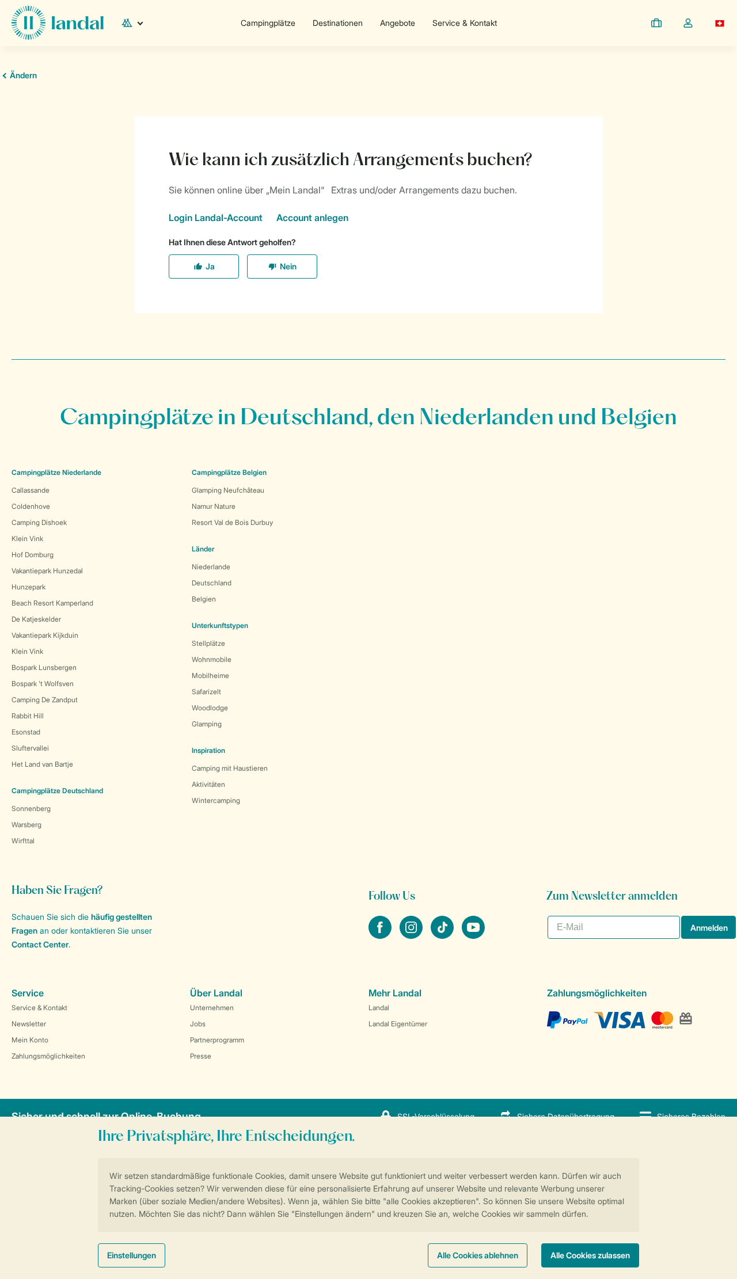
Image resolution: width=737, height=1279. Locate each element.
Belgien (204, 599)
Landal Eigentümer (397, 1023)
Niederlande (211, 566)
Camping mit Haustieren (230, 768)
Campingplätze (268, 23)
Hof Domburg (33, 554)
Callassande (31, 490)
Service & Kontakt (464, 23)
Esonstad (26, 732)
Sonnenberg (31, 808)
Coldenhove (31, 506)
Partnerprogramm (217, 1040)
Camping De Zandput (45, 699)
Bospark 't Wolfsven (43, 683)
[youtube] (473, 935)
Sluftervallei (30, 748)
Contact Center (40, 944)
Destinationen (338, 23)
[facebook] (381, 935)
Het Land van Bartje (42, 764)
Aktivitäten (208, 784)
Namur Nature (213, 506)
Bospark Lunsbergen (44, 667)
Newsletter (29, 1023)
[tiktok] (443, 935)
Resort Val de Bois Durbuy (232, 522)
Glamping (207, 724)
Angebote (397, 23)
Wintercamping (216, 800)
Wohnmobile (211, 659)
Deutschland (211, 582)
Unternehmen (212, 1007)
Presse (200, 1056)
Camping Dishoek (39, 522)
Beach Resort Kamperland (52, 603)
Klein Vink (27, 538)
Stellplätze (208, 643)
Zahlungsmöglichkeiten (48, 1056)
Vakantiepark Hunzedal (47, 570)
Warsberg (26, 824)
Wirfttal (23, 840)
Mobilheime (210, 675)
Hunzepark (28, 587)
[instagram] (412, 935)
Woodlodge (210, 707)
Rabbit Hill (28, 715)
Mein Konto (30, 1040)
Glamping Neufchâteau (228, 490)
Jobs (198, 1023)
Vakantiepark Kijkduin (45, 635)
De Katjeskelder (36, 619)
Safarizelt (206, 691)
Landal (378, 1007)
